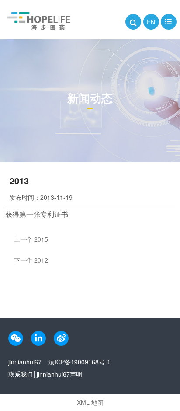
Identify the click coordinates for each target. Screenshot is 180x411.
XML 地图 (90, 402)
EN (151, 21)
